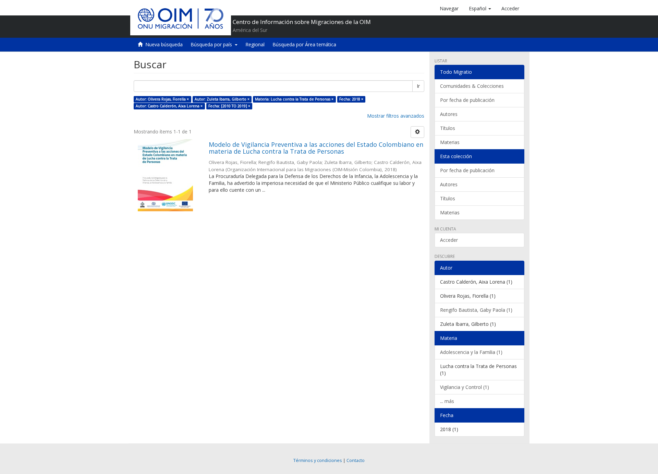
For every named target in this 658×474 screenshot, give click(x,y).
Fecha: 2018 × (351, 99)
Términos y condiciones (317, 460)
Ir (418, 86)
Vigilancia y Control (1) (464, 387)
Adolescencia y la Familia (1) (471, 352)
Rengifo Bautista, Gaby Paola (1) (476, 310)
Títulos (447, 128)
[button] (480, 8)
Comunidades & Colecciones (472, 86)
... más (447, 401)
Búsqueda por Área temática (304, 44)
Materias (450, 142)
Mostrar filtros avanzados (395, 115)
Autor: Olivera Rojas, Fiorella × (162, 99)
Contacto (355, 460)
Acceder (449, 240)
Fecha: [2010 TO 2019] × (229, 106)
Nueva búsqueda (164, 44)
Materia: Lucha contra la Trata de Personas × (294, 99)
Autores (449, 114)
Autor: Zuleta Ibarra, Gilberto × (222, 99)
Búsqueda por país (213, 44)
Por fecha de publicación (467, 100)
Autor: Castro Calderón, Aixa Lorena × (169, 106)
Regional (255, 44)
